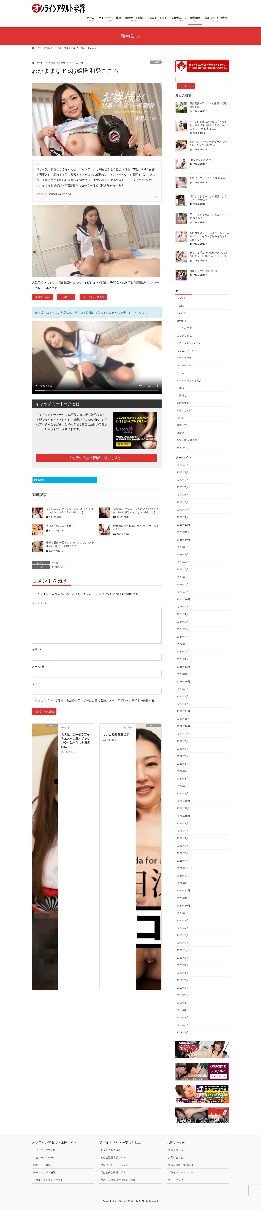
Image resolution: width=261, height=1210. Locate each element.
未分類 (180, 417)
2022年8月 (183, 741)
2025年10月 (183, 539)
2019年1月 (183, 1032)
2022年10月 (183, 726)
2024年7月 (183, 614)
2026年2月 (183, 509)
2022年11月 (183, 718)
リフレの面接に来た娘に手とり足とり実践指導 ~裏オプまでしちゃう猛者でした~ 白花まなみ (209, 125)
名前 (36, 649)
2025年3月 (183, 592)
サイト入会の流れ (111, 1150)
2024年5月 (183, 629)
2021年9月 (183, 823)
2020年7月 (183, 928)
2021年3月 (183, 868)
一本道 (155, 62)
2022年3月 (183, 778)
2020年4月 (183, 950)
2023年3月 (183, 689)
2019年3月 (183, 1017)
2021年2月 (183, 875)
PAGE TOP (252, 1170)
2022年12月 (183, 711)
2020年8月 (183, 920)
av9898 (181, 298)
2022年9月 (183, 733)
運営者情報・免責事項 (180, 1165)
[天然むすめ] (45, 856)
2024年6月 (183, 621)
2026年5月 (183, 487)
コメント (39, 602)
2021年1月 (183, 883)
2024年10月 (183, 599)
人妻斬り (182, 395)
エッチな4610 (184, 335)
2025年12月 (183, 524)
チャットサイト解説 (44, 1172)
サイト (36, 683)
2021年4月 (183, 860)
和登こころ (60, 567)
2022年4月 (183, 771)
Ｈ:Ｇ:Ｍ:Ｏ (183, 447)
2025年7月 (183, 562)
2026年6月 (183, 479)
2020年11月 (183, 898)
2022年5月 (183, 763)
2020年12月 (183, 890)
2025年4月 (183, 584)
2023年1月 (183, 703)
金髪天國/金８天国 (187, 440)
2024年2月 (183, 651)
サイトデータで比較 (44, 1150)
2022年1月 (183, 793)
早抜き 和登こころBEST (59, 525)
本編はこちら (42, 297)
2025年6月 (183, 569)
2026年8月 (183, 465)
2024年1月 (183, 659)
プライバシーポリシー (180, 1172)
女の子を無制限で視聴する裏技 (118, 1179)
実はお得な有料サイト (113, 1172)
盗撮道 (180, 432)
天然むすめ (183, 402)
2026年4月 (183, 495)
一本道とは (66, 297)
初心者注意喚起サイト (113, 1157)
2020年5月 (183, 942)
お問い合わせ (175, 1157)
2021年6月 (183, 845)
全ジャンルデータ (46, 1157)
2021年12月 (183, 801)
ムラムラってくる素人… (190, 380)
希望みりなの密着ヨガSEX (204, 270)
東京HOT (182, 425)
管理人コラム (175, 1150)
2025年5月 (183, 577)
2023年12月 (183, 666)
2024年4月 (183, 636)
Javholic (181, 320)
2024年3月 (183, 644)
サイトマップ (175, 1179)
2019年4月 (183, 1010)
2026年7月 (183, 472)
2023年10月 (183, 681)
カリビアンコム (185, 350)
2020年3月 (183, 957)
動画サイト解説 (42, 1165)
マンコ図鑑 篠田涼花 (116, 734)
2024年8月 (183, 606)
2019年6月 (183, 995)
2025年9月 (183, 547)
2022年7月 (183, 748)
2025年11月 (183, 532)
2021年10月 (183, 816)
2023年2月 (183, 696)
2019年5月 (183, 1002)
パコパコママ (184, 358)
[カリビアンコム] (148, 856)
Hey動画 (181, 313)
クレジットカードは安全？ (115, 1165)
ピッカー (182, 373)
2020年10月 (183, 905)
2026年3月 (183, 502)
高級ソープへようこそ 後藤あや (207, 178)
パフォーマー (184, 365)
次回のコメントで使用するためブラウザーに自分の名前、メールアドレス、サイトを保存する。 (96, 700)
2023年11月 (183, 674)
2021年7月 (183, 838)
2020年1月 (183, 972)
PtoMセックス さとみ (202, 159)
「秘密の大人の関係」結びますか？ (96, 458)
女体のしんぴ (184, 410)
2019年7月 (183, 987)
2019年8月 (183, 980)
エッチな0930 (184, 328)
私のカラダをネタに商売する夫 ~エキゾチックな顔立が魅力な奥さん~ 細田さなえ (209, 236)
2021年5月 (183, 853)
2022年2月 (183, 786)
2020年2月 (183, 965)
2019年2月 (183, 1025)
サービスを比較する (93, 297)
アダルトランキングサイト (48, 1179)
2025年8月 (183, 554)
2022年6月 (183, 756)
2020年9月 (183, 913)
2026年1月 (183, 517)
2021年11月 (183, 808)
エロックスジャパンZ (189, 343)
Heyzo (180, 305)
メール (38, 666)
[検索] (186, 86)
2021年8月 (183, 830)
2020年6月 (183, 935)
